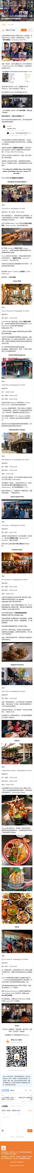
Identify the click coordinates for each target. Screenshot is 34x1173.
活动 (6, 6)
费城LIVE (21, 1162)
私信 (30, 30)
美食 (11, 6)
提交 (30, 1130)
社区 (2, 6)
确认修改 (30, 1110)
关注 (24, 30)
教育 (19, 6)
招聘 (24, 6)
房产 (15, 6)
